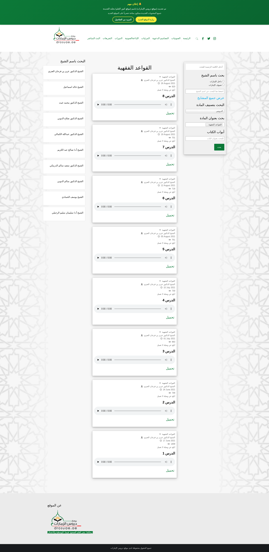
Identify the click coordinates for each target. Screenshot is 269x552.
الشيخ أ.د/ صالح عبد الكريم (70, 149)
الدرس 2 (169, 402)
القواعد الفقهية (168, 77)
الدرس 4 (169, 300)
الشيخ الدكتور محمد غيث (71, 102)
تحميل (170, 113)
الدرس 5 (169, 249)
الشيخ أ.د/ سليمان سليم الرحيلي (67, 212)
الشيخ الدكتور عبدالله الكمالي (68, 134)
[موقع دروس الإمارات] (66, 34)
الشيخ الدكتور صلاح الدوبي (70, 118)
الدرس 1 (169, 453)
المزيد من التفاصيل (123, 19)
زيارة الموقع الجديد (146, 19)
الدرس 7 (169, 147)
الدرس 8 (169, 96)
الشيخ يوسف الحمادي (72, 197)
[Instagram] (214, 38)
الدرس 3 (169, 351)
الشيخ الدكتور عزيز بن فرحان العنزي (65, 71)
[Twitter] (209, 38)
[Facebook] (203, 38)
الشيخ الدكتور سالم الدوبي (70, 181)
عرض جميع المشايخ (210, 98)
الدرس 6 (169, 198)
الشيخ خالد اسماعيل (73, 87)
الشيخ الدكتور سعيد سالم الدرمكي (66, 165)
